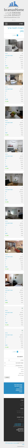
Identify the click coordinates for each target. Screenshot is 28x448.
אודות (22, 402)
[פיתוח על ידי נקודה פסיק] (13, 442)
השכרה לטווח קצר (18, 386)
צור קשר (22, 421)
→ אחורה (20, 35)
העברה (20, 391)
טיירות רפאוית (19, 388)
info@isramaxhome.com (18, 426)
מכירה (21, 387)
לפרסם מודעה (21, 419)
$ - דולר (13, 20)
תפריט (21, 23)
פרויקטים (22, 405)
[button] (7, 377)
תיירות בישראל (19, 390)
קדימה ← (14, 35)
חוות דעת (22, 404)
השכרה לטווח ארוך (18, 384)
